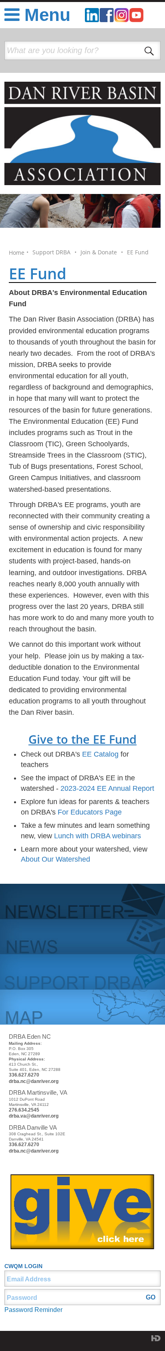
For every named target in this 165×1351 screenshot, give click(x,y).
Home (16, 253)
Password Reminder (33, 1309)
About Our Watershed (55, 859)
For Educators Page (90, 812)
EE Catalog (100, 754)
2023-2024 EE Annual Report (107, 788)
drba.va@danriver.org (33, 1116)
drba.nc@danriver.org (33, 1081)
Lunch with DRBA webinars (97, 836)
